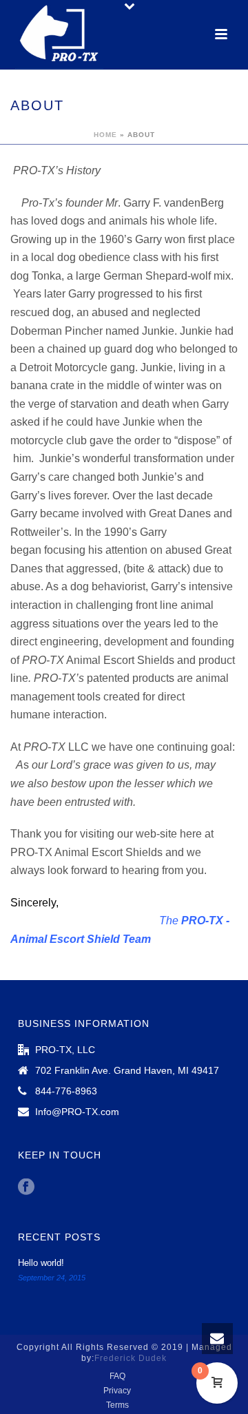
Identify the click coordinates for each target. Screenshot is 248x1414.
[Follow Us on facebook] (26, 1187)
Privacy (117, 1390)
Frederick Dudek (130, 1358)
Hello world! (41, 1263)
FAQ (117, 1376)
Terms (117, 1405)
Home (105, 134)
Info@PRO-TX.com (77, 1111)
